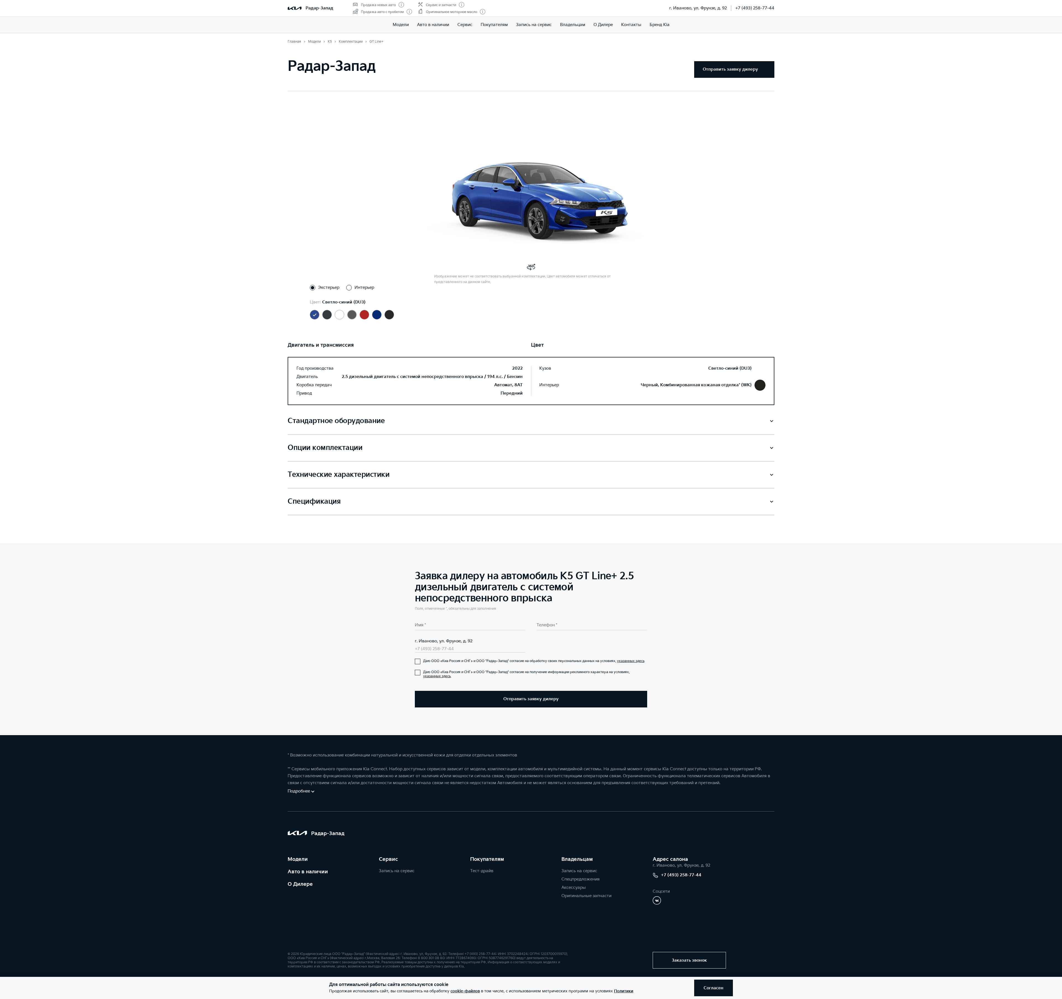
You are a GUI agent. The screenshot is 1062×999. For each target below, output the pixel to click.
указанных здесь (630, 661)
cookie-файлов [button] (465, 991)
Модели (401, 24)
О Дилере (603, 24)
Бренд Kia (660, 24)
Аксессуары (573, 887)
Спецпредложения (580, 879)
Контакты (631, 24)
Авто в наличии (433, 24)
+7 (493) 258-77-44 (754, 8)
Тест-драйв (481, 871)
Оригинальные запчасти (586, 895)
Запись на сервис (534, 24)
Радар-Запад (319, 8)
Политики (623, 991)
